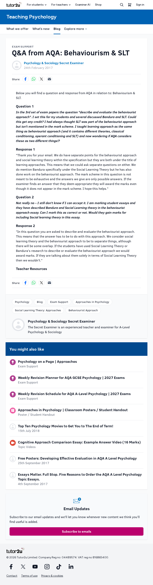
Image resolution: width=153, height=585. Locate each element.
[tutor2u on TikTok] (59, 566)
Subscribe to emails (76, 531)
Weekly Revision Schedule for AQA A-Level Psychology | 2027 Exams (74, 393)
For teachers (59, 4)
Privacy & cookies (52, 575)
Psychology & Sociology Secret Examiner (54, 63)
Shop (98, 4)
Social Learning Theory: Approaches (38, 310)
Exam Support (59, 302)
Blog (57, 29)
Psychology (22, 302)
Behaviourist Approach (83, 310)
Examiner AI (82, 4)
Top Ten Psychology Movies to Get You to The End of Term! (65, 426)
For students (35, 4)
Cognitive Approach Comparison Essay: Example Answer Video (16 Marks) (79, 442)
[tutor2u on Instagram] (47, 566)
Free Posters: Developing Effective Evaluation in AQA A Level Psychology (77, 458)
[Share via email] (49, 79)
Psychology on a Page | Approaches (47, 361)
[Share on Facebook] (25, 79)
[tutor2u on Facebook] (11, 566)
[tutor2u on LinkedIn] (71, 566)
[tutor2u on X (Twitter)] (23, 566)
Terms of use (29, 575)
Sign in (140, 4)
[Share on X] (41, 79)
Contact (11, 575)
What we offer (17, 29)
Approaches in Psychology (92, 302)
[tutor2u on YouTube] (35, 566)
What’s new (41, 29)
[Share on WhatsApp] (33, 79)
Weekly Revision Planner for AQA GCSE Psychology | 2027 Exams (71, 377)
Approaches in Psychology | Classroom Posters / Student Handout (73, 409)
